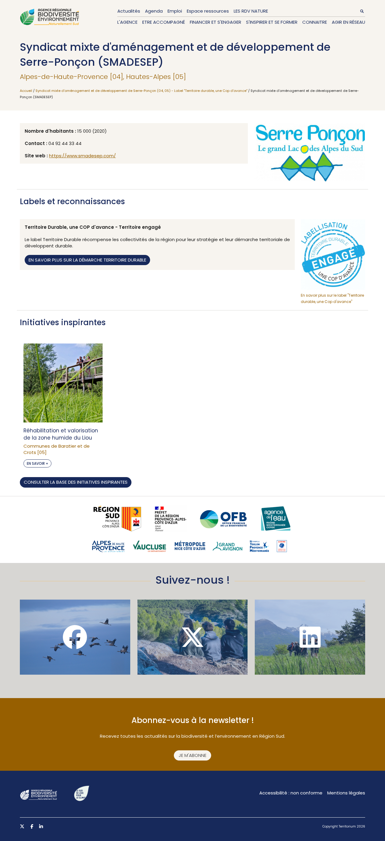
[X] (192, 637)
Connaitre (314, 22)
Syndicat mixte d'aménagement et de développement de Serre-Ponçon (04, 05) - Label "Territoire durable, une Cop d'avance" (141, 90)
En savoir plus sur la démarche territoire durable (87, 260)
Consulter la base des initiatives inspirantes (76, 482)
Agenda (154, 11)
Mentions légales (346, 793)
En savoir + (37, 463)
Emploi (175, 11)
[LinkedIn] (310, 637)
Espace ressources (208, 11)
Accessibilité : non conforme (290, 793)
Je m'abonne (192, 755)
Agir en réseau (348, 22)
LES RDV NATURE (251, 11)
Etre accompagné (163, 22)
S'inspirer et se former (271, 22)
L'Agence (127, 22)
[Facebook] (75, 637)
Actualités (128, 11)
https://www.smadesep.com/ (82, 156)
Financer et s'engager (215, 22)
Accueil (26, 90)
